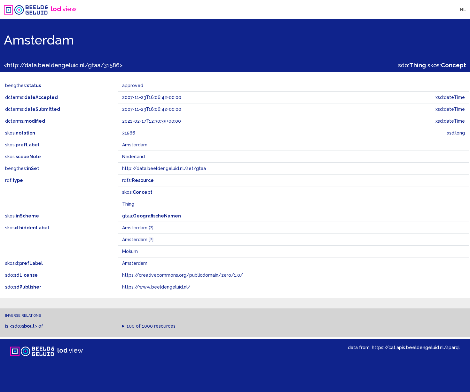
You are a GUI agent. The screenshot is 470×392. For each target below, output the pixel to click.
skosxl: (27, 227)
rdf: (14, 180)
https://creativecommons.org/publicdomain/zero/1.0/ (182, 275)
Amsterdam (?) (137, 227)
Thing (128, 204)
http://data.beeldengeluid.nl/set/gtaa (164, 168)
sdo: (412, 65)
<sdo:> (23, 326)
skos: (446, 65)
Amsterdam (134, 263)
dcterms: (31, 97)
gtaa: (151, 215)
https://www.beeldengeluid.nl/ (156, 287)
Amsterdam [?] (137, 239)
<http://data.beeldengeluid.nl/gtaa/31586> (63, 65)
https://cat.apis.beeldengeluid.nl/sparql (416, 347)
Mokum (130, 251)
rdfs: (138, 180)
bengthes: (23, 85)
